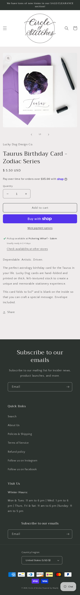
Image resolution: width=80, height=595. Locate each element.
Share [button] (11, 312)
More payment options (40, 228)
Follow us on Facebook (22, 469)
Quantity (8, 186)
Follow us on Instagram (22, 460)
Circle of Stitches (35, 588)
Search (12, 416)
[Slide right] (48, 134)
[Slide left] (31, 134)
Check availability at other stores (27, 249)
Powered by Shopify (50, 588)
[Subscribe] (67, 386)
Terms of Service (18, 442)
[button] (5, 28)
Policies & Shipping (20, 434)
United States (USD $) (38, 560)
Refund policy (16, 451)
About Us (14, 425)
